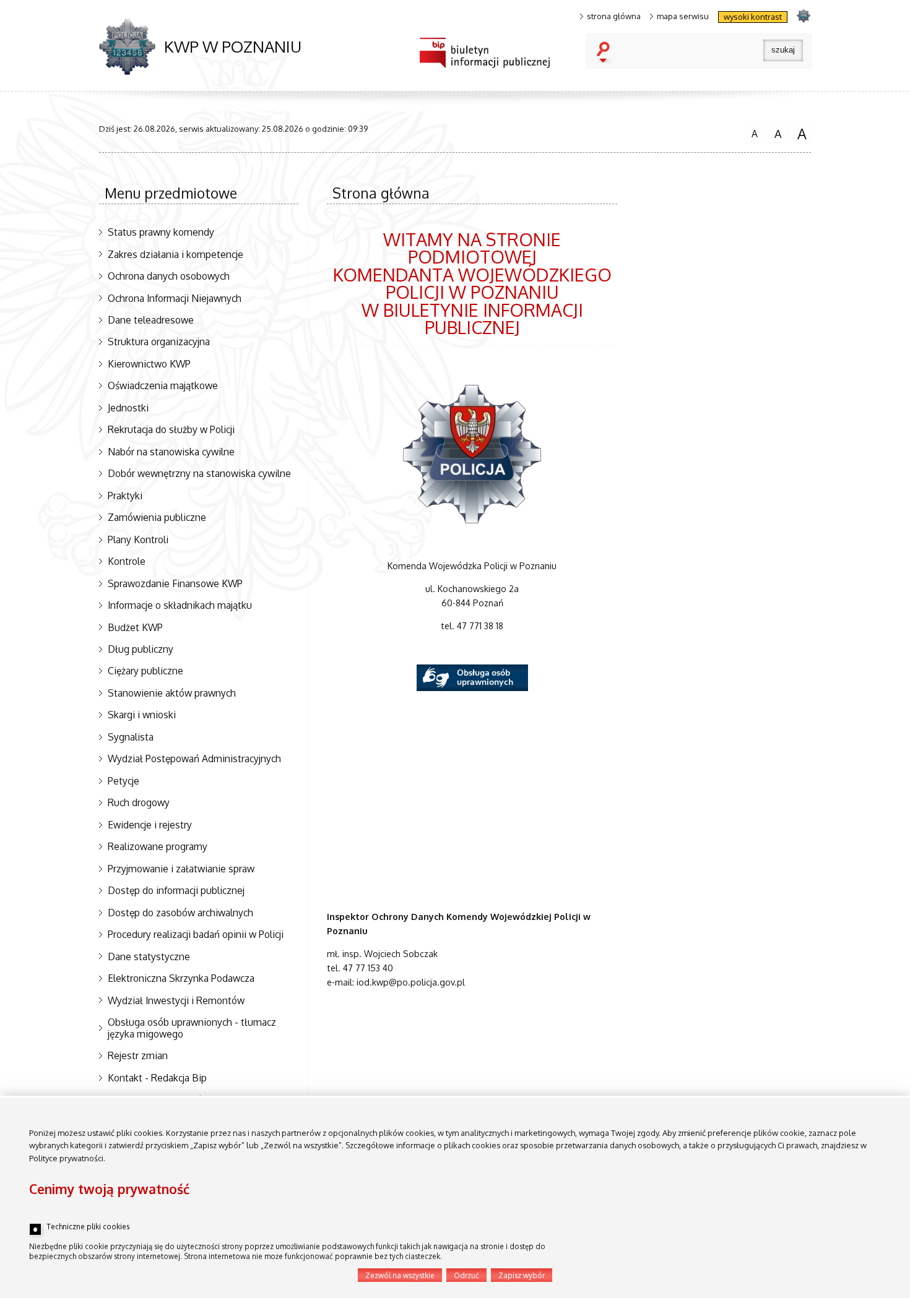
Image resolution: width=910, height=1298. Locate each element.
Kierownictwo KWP (149, 364)
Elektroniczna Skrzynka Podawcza (181, 978)
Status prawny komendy (161, 232)
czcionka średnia (775, 133)
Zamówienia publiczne (157, 517)
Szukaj (606, 53)
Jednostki (128, 408)
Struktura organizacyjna (159, 341)
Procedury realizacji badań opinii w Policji (196, 934)
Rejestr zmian (138, 1055)
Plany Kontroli (138, 539)
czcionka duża (800, 133)
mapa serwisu (683, 16)
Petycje (123, 781)
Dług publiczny (140, 649)
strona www (803, 15)
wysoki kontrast (753, 17)
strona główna (614, 16)
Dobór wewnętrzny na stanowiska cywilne (199, 473)
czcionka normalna (752, 132)
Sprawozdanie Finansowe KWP (175, 583)
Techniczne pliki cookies (87, 1227)
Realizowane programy (157, 846)
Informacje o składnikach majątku (180, 605)
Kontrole (126, 561)
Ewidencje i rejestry (150, 825)
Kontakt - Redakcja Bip (157, 1078)
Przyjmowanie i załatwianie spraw (181, 868)
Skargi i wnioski (142, 714)
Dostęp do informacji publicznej (176, 890)
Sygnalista (131, 737)
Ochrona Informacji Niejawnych (174, 298)
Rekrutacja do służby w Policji (171, 429)
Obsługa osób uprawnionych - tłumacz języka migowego (192, 1028)
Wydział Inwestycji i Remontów (176, 1000)
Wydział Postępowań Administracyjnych (194, 758)
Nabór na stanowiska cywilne (171, 451)
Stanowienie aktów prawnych (172, 693)
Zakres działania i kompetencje (175, 254)
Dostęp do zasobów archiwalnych (180, 912)
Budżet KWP (135, 627)
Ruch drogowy (139, 802)
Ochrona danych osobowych (169, 276)
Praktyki (125, 495)
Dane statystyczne (149, 956)
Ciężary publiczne (145, 670)
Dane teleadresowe (151, 320)
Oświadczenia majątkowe (163, 385)
